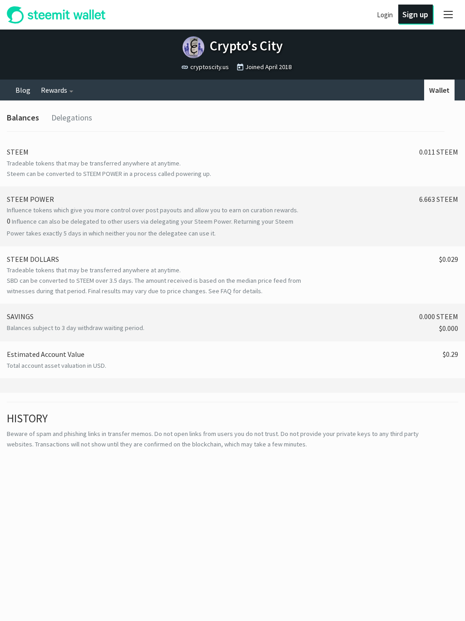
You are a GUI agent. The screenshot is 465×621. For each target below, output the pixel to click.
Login (385, 14)
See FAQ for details (234, 291)
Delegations (71, 117)
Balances (23, 117)
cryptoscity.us (209, 67)
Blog (22, 90)
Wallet (439, 90)
